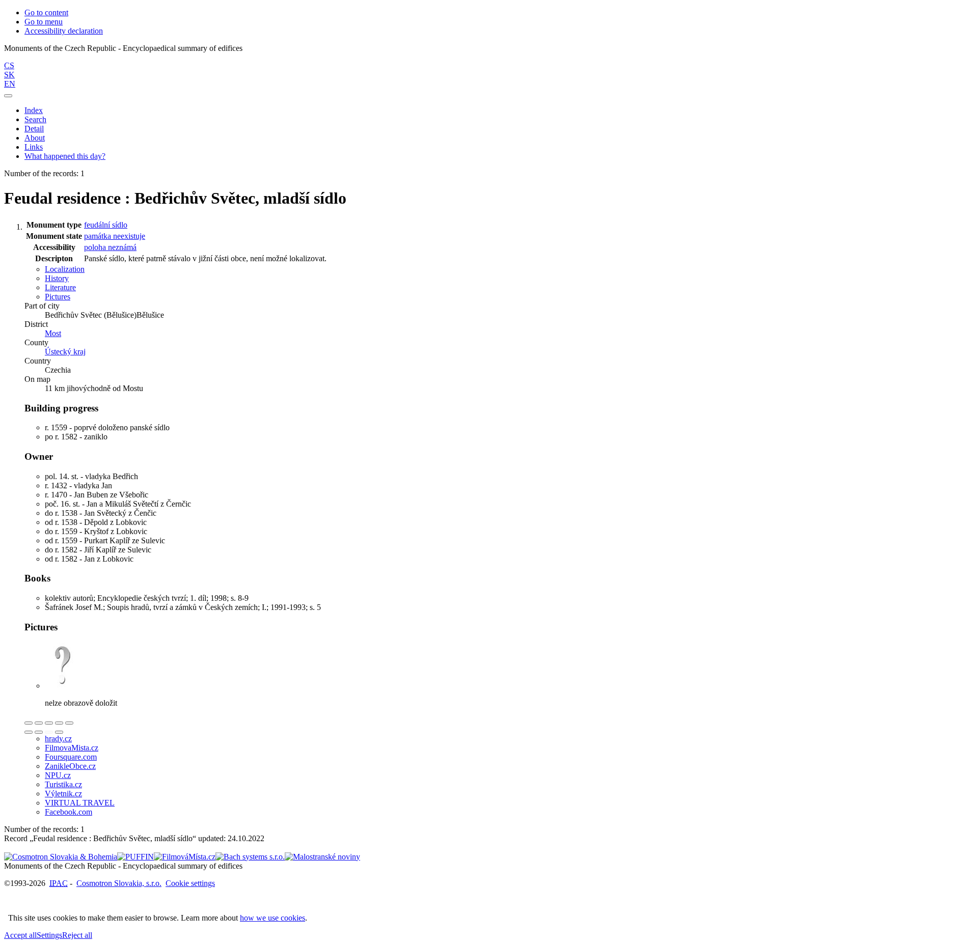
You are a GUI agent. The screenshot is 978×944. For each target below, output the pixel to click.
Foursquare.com (71, 757)
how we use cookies (272, 917)
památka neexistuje (114, 236)
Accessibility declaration (63, 30)
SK (9, 74)
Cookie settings (190, 883)
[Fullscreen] (59, 723)
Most (53, 333)
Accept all (20, 935)
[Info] (69, 723)
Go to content (46, 12)
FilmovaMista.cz (71, 747)
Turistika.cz (63, 784)
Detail (34, 128)
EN (9, 83)
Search (35, 119)
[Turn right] (39, 732)
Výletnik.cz (63, 793)
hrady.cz (58, 738)
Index (33, 110)
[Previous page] (49, 732)
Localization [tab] (65, 269)
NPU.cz (58, 775)
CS (9, 65)
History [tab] (57, 278)
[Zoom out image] (39, 723)
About (34, 137)
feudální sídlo (105, 224)
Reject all (77, 935)
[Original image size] (49, 723)
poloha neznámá (110, 247)
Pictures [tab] (57, 296)
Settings (49, 935)
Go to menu (43, 21)
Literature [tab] (60, 287)
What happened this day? (64, 156)
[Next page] (59, 732)
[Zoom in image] (28, 723)
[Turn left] (28, 732)
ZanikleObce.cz (70, 766)
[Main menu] (8, 95)
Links (33, 147)
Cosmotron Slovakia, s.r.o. (118, 883)
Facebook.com (68, 812)
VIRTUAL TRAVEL (80, 802)
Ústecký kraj (65, 351)
